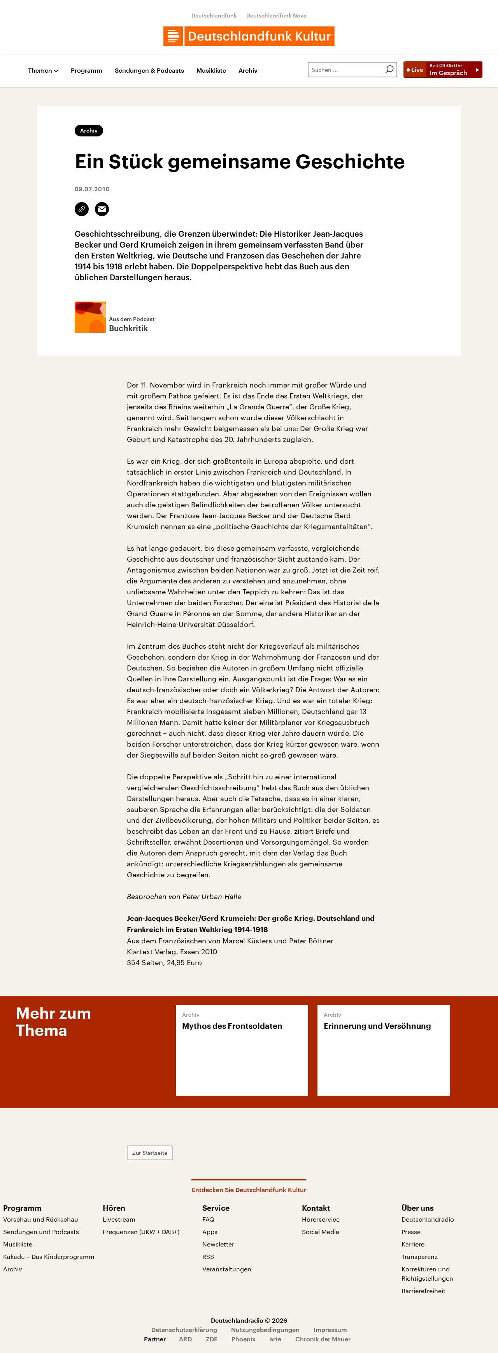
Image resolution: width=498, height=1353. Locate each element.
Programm (86, 70)
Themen (40, 70)
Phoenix (243, 1339)
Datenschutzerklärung (184, 1329)
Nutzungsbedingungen (265, 1329)
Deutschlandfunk (214, 15)
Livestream (119, 1219)
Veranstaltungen (226, 1269)
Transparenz (420, 1256)
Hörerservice (321, 1219)
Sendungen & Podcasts (149, 70)
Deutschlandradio (428, 1219)
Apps (209, 1231)
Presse (411, 1231)
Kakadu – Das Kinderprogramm (49, 1256)
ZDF (211, 1339)
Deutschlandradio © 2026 (249, 1320)
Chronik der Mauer (323, 1339)
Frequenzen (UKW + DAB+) (141, 1231)
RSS (208, 1256)
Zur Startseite (149, 1152)
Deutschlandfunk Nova (276, 15)
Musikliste (211, 70)
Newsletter (218, 1244)
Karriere (413, 1244)
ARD (185, 1339)
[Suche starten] (389, 70)
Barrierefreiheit (423, 1290)
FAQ (208, 1219)
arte (275, 1339)
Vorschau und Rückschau (40, 1219)
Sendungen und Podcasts (41, 1231)
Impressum (330, 1329)
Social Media (320, 1231)
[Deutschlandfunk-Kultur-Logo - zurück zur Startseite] (249, 36)
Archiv (248, 70)
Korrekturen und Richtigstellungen (427, 1273)
